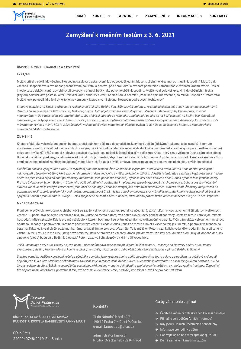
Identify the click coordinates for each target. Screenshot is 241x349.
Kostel (99, 16)
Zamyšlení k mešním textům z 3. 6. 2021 (120, 35)
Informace (187, 16)
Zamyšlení (155, 16)
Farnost (125, 16)
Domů (81, 16)
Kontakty (219, 16)
